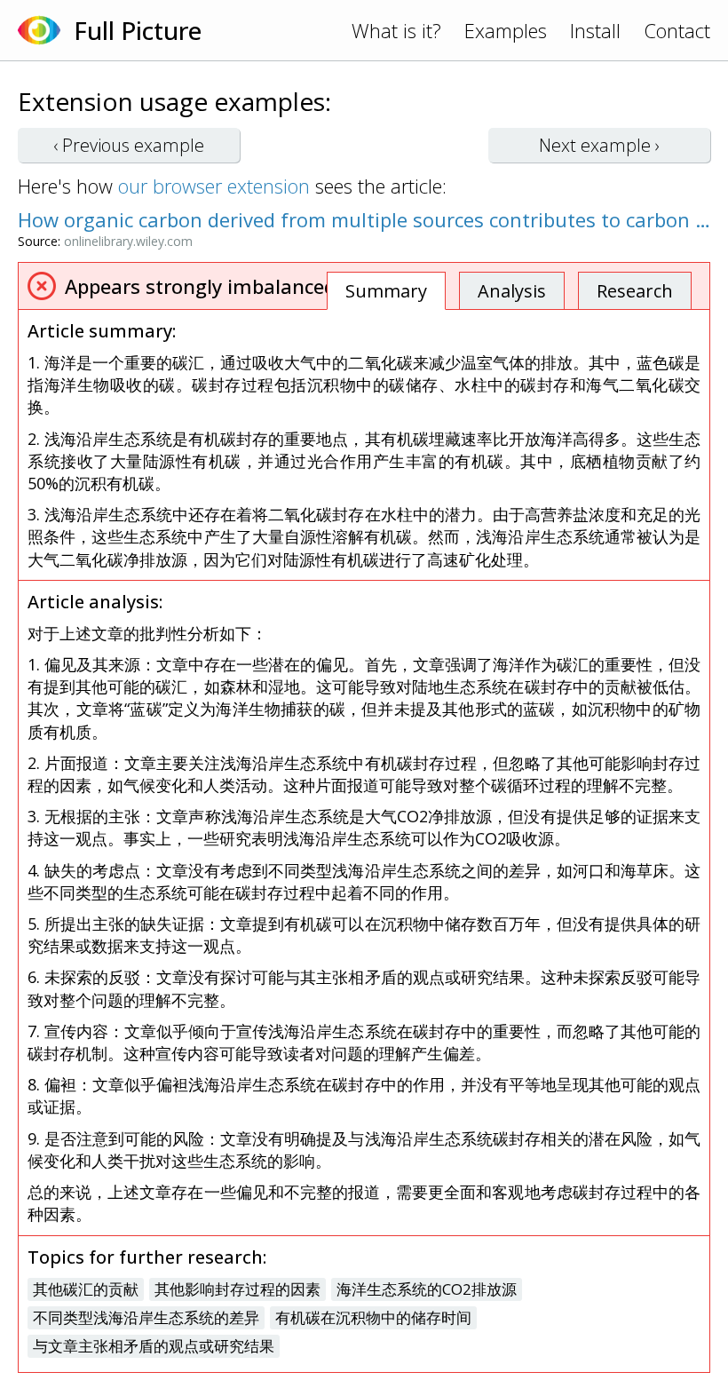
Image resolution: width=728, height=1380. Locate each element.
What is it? (396, 30)
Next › (599, 145)
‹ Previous (128, 145)
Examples (505, 30)
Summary (386, 291)
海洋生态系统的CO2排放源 (426, 1289)
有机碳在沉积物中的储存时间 (373, 1317)
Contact (677, 30)
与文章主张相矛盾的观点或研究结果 (153, 1346)
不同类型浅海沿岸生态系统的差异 (146, 1317)
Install (595, 30)
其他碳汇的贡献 (85, 1289)
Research (635, 291)
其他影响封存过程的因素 (237, 1289)
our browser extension (214, 185)
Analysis (512, 291)
